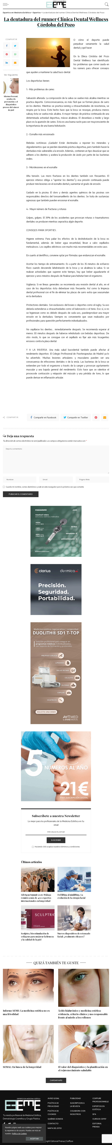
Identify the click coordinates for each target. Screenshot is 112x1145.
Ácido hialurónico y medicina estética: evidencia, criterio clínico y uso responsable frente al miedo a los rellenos (83, 1014)
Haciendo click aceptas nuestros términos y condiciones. (57, 847)
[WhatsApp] (15, 54)
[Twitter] (15, 45)
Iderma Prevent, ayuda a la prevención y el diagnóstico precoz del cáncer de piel (11, 103)
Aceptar (34, 1138)
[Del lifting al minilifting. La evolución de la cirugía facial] (74, 879)
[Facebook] (6, 45)
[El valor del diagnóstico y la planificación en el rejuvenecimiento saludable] (83, 1044)
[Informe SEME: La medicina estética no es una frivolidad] (28, 988)
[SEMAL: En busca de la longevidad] (28, 1044)
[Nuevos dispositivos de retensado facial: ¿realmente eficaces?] (74, 918)
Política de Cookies (19, 1133)
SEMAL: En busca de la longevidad (22, 1066)
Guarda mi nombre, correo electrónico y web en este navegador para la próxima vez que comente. (45, 487)
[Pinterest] (6, 54)
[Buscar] (106, 4)
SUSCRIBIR (56, 840)
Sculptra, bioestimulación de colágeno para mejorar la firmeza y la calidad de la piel (37, 936)
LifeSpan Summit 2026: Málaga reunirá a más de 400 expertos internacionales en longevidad (36, 897)
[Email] (15, 62)
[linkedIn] (6, 62)
